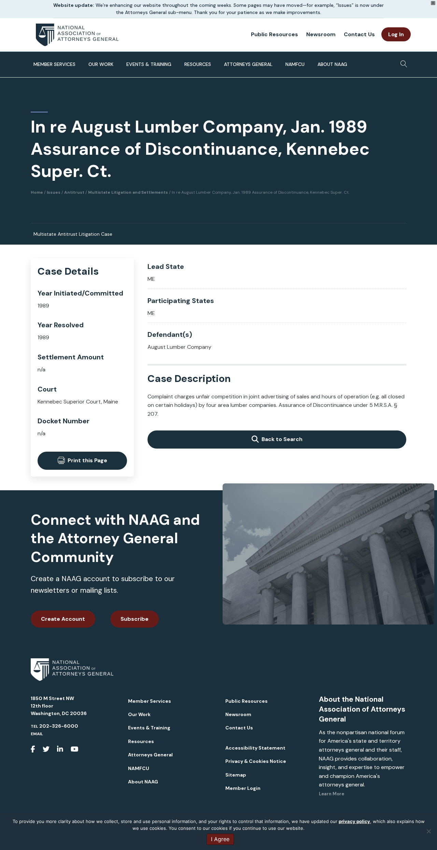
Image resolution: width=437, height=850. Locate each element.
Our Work (100, 64)
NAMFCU (295, 64)
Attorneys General (248, 64)
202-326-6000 (58, 726)
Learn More (331, 794)
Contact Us (359, 34)
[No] (428, 831)
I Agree (220, 839)
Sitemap (235, 775)
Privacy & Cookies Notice (255, 761)
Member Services (54, 64)
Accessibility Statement (255, 748)
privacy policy (354, 821)
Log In (396, 34)
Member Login (242, 788)
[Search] (402, 62)
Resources (197, 64)
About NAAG (332, 64)
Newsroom (321, 34)
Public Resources (274, 34)
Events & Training (148, 64)
